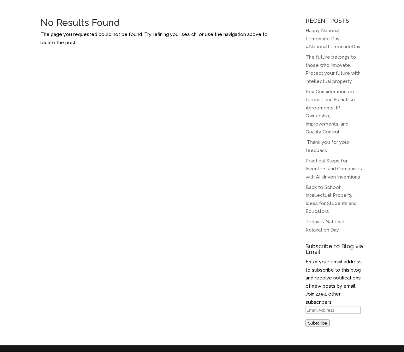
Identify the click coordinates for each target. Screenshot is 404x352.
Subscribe (317, 323)
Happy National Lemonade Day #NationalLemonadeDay (333, 39)
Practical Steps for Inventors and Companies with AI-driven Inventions (334, 169)
